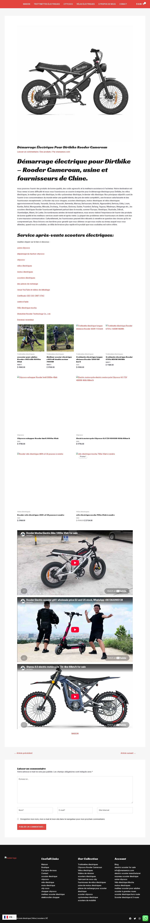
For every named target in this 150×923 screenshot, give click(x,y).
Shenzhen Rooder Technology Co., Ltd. (34, 314)
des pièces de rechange (27, 284)
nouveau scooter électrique (126, 876)
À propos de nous (107, 4)
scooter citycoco (85, 894)
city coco (45, 888)
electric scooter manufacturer (128, 873)
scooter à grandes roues (125, 891)
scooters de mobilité (87, 900)
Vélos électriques (86, 4)
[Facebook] (130, 918)
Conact (123, 4)
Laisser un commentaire (27, 152)
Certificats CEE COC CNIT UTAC (30, 296)
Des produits (45, 152)
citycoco (21, 260)
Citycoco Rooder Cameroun (90, 867)
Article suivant (128, 753)
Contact (44, 873)
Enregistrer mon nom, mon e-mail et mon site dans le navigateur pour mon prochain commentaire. (62, 819)
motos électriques (25, 272)
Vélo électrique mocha (27, 308)
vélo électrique (47, 882)
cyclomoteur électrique (88, 897)
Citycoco (68, 4)
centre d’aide (22, 302)
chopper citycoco (48, 891)
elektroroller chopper (50, 897)
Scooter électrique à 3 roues (127, 897)
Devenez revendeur (25, 320)
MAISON (75, 733)
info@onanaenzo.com (124, 870)
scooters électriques (26, 278)
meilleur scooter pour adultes (127, 888)
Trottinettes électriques (47, 4)
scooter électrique (49, 876)
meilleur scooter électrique (53, 894)
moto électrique (48, 885)
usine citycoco (23, 248)
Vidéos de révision (86, 873)
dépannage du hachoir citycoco (30, 254)
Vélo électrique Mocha (124, 882)
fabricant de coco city (87, 879)
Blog (117, 864)
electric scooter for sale (125, 867)
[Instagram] (140, 918)
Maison (26, 4)
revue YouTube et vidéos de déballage (33, 290)
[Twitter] (135, 918)
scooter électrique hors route (127, 894)
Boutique (45, 867)
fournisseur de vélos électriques (92, 882)
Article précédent (23, 753)
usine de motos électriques (89, 885)
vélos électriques (24, 266)
